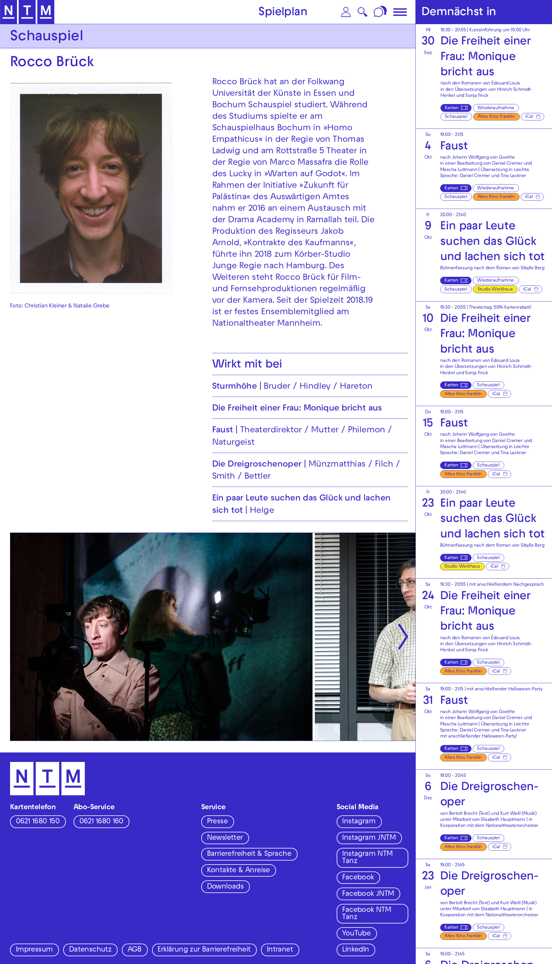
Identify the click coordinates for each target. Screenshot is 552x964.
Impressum (34, 950)
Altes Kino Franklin (496, 117)
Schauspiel (456, 117)
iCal (529, 117)
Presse (217, 822)
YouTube (356, 934)
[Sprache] (380, 12)
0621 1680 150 (38, 822)
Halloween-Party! (499, 736)
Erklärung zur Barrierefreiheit (204, 950)
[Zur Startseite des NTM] (27, 12)
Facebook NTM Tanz (366, 914)
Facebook (358, 878)
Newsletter (225, 838)
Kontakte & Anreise (238, 870)
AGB (134, 950)
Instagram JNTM (369, 838)
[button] (346, 12)
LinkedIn (355, 950)
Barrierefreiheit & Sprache (249, 854)
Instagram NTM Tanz (367, 858)
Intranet (280, 950)
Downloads (225, 887)
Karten (451, 108)
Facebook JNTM (368, 894)
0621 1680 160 (101, 822)
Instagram (358, 822)
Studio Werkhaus (495, 289)
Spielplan (282, 12)
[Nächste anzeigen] (403, 637)
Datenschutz (90, 950)
